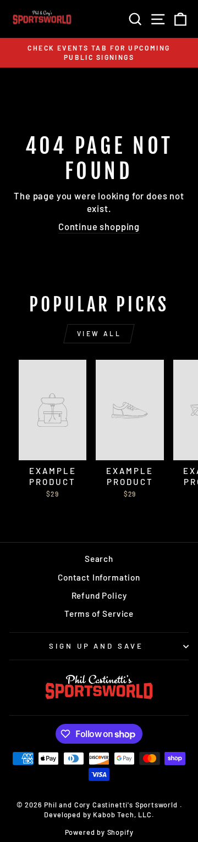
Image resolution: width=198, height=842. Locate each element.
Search (99, 559)
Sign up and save (96, 646)
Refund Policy (99, 595)
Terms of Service (99, 613)
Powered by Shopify (99, 832)
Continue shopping (99, 226)
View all (99, 333)
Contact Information (99, 577)
